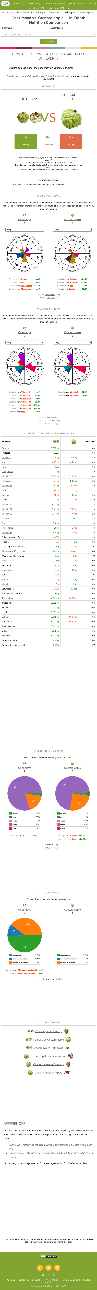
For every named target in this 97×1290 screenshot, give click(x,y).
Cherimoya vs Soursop (48, 1031)
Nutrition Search (19, 3)
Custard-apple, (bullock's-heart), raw (49, 76)
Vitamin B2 (7, 513)
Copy (56, 180)
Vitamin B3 (7, 532)
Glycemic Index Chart (76, 3)
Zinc (4, 523)
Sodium (5, 579)
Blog (44, 8)
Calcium (5, 495)
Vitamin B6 (7, 485)
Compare (54, 12)
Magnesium (50, 295)
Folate (5, 467)
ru (49, 1275)
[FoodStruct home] (6, 5)
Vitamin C (6, 457)
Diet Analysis (36, 3)
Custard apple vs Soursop (48, 1064)
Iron (3, 462)
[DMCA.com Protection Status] (48, 1257)
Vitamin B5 (7, 476)
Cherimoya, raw (15, 76)
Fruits (26, 12)
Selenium (51, 298)
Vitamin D (51, 417)
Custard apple (85, 12)
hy (54, 1275)
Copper (5, 448)
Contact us (23, 1280)
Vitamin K (51, 423)
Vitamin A (6, 584)
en (43, 1275)
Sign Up (66, 8)
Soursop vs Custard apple (48, 1039)
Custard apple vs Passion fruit (48, 1056)
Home (5, 12)
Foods (15, 12)
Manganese (7, 471)
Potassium (7, 481)
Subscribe (54, 8)
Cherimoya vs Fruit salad (48, 1047)
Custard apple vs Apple (48, 1072)
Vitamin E (6, 504)
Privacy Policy (51, 1280)
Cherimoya (39, 12)
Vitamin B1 (7, 509)
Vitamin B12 (50, 420)
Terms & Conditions (70, 1280)
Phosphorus (7, 528)
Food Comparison (54, 3)
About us (11, 1280)
